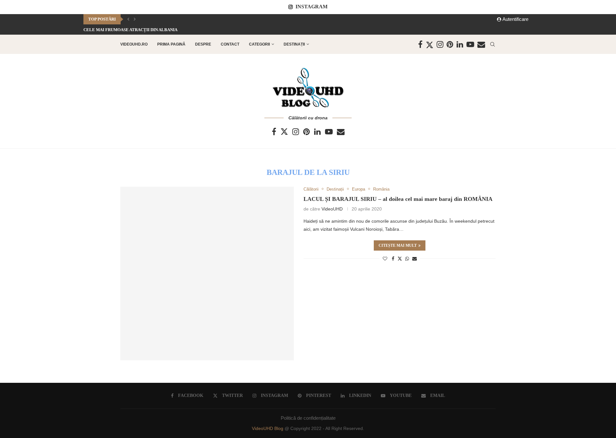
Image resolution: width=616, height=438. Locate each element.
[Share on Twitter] (400, 258)
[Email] (481, 44)
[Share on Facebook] (393, 258)
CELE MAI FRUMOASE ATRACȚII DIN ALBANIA (130, 29)
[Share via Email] (414, 258)
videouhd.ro (134, 44)
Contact (230, 44)
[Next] (134, 19)
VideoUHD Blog (268, 428)
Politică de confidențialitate (308, 418)
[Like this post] (385, 258)
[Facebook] (420, 44)
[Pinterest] (450, 44)
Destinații (294, 44)
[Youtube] (470, 44)
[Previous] (128, 19)
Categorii (259, 44)
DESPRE (203, 44)
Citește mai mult (398, 245)
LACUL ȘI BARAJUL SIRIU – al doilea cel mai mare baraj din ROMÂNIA (398, 199)
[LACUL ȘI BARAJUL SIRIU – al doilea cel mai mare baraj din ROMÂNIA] (207, 273)
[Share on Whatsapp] (407, 258)
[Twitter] (429, 44)
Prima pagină (171, 44)
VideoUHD (332, 208)
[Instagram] (440, 44)
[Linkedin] (460, 44)
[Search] (492, 44)
